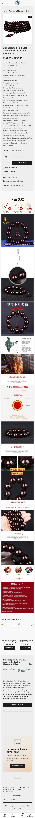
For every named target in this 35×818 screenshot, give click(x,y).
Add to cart (22, 163)
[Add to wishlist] (14, 625)
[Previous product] (26, 11)
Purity (5, 157)
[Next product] (31, 11)
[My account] (33, 3)
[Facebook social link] (9, 185)
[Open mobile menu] (2, 3)
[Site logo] (17, 3)
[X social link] (11, 185)
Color (5, 151)
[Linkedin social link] (17, 185)
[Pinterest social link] (14, 185)
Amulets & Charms (16, 11)
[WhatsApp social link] (19, 185)
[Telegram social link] (22, 185)
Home (5, 11)
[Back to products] (28, 11)
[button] (9, 648)
